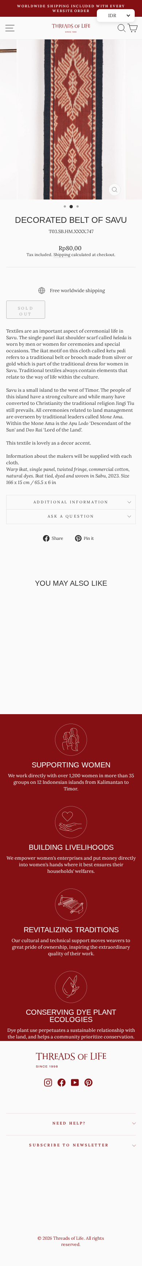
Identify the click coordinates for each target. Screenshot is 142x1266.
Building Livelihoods (71, 847)
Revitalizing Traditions (71, 930)
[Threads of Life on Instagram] (48, 1089)
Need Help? (69, 1123)
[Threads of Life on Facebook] (62, 1089)
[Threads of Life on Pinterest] (88, 1089)
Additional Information (71, 502)
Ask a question (71, 516)
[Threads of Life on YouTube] (75, 1089)
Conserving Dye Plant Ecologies (71, 1015)
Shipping (62, 254)
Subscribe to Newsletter (69, 1145)
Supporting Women (71, 765)
